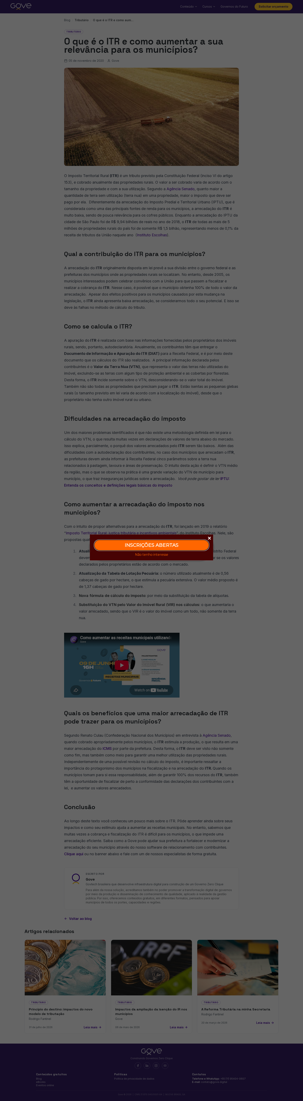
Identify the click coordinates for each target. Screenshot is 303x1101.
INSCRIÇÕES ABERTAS (152, 545)
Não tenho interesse (151, 554)
